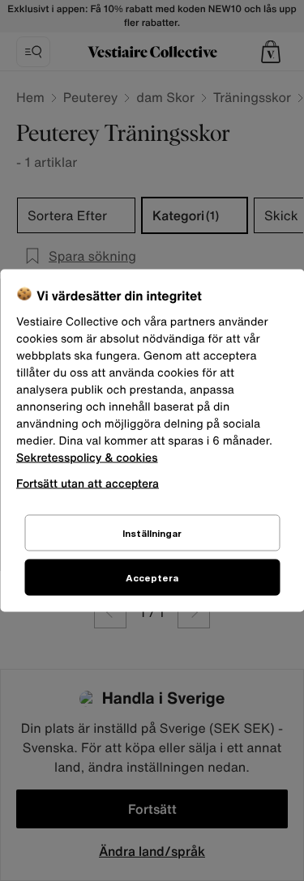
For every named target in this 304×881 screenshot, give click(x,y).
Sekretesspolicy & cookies (87, 457)
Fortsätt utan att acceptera (87, 483)
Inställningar (152, 533)
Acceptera (152, 578)
